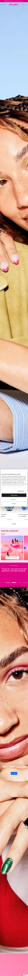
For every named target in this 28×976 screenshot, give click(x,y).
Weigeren (14, 503)
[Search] (4, 4)
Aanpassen (13, 499)
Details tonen (21, 491)
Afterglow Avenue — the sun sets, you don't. (14, 1)
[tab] (2, 582)
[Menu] (1, 4)
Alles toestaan (14, 495)
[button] (25, 975)
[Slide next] (25, 508)
